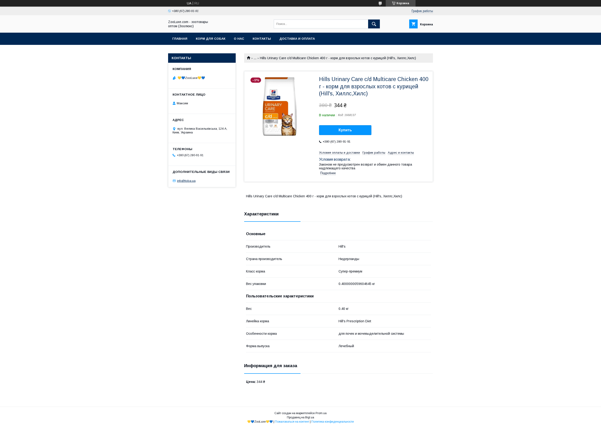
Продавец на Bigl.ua (300, 417)
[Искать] (374, 23)
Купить (345, 130)
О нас (239, 38)
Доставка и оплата (297, 38)
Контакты (262, 38)
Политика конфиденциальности (332, 421)
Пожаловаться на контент (292, 421)
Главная (179, 38)
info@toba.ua (186, 181)
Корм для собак (210, 38)
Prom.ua (321, 413)
